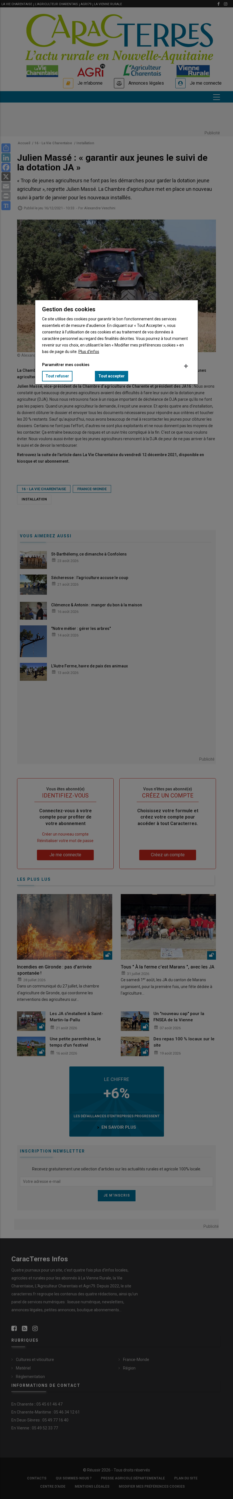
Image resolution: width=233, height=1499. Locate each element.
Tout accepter (111, 376)
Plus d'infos (88, 351)
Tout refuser (57, 376)
